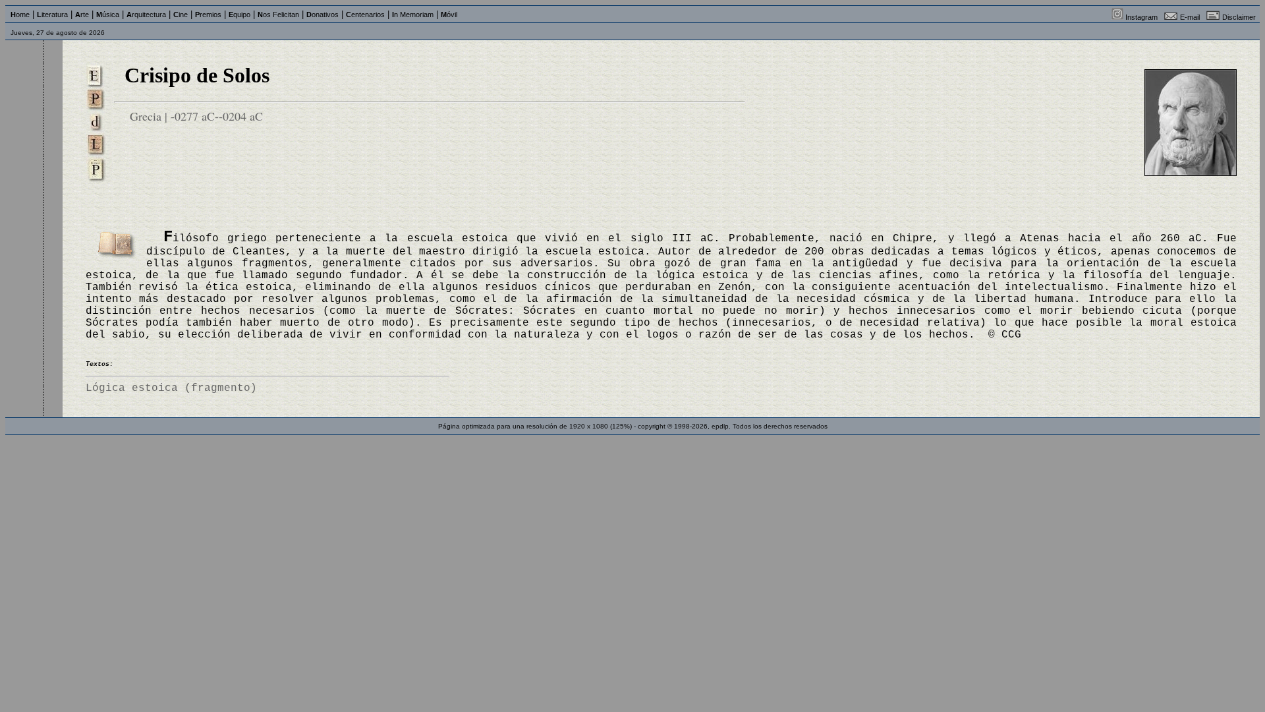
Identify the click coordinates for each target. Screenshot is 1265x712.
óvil (449, 14)
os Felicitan (278, 14)
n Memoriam (413, 14)
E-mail (1190, 17)
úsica (107, 14)
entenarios (365, 14)
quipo (239, 14)
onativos (322, 14)
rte (82, 14)
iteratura (52, 14)
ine (180, 14)
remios (208, 14)
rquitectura (146, 14)
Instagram (1141, 17)
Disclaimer (1239, 17)
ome (20, 14)
